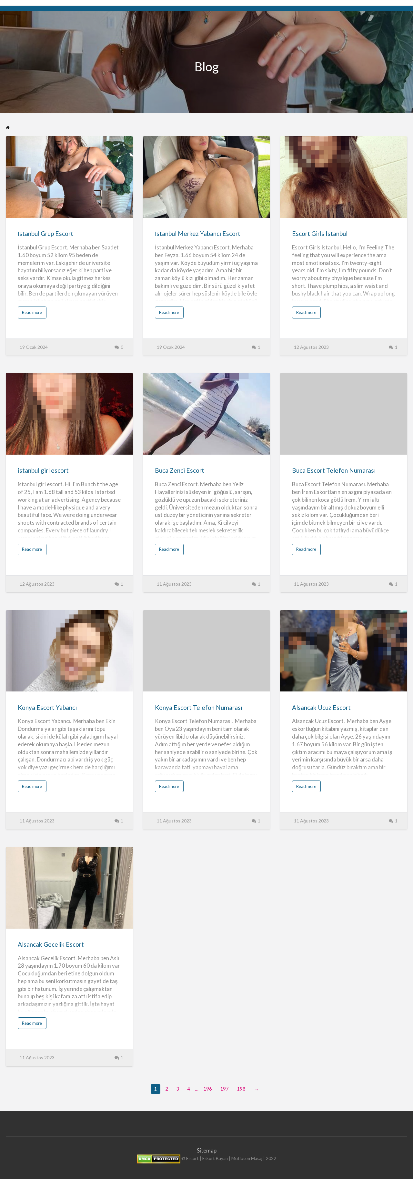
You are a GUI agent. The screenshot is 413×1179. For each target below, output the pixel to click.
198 (241, 1089)
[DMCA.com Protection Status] (158, 1158)
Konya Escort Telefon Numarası (198, 707)
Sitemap (207, 1150)
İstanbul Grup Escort (45, 233)
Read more (33, 313)
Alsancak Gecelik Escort (51, 944)
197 (224, 1089)
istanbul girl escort (43, 470)
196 (207, 1089)
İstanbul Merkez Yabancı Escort (197, 233)
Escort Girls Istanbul (320, 233)
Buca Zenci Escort (179, 470)
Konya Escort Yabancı (47, 707)
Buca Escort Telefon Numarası (334, 470)
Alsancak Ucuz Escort (321, 707)
